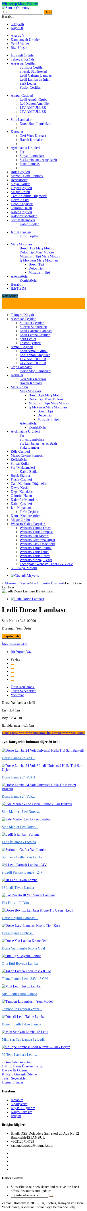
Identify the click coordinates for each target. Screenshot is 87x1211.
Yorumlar (17, 695)
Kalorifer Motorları (24, 216)
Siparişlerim (19, 1104)
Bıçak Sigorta (20, 475)
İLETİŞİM (18, 288)
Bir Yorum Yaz (21, 652)
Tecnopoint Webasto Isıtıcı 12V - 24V (46, 564)
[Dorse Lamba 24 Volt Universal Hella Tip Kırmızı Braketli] (43, 789)
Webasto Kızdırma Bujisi (37, 540)
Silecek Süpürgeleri (33, 71)
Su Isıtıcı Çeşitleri (32, 67)
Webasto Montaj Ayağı (36, 560)
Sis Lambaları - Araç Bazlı (38, 160)
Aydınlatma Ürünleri (25, 148)
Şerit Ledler (28, 83)
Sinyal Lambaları (32, 156)
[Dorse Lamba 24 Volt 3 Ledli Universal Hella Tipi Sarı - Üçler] (43, 770)
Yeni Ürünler (20, 44)
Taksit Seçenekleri (23, 691)
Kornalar (17, 132)
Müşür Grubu (20, 192)
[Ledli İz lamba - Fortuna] (20, 834)
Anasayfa (17, 36)
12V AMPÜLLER (33, 107)
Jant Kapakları (21, 232)
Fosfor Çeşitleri (30, 87)
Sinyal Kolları (20, 184)
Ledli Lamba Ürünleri (35, 79)
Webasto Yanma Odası (35, 528)
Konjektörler (28, 280)
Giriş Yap (17, 24)
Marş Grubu (19, 387)
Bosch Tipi (36, 264)
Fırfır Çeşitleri (29, 236)
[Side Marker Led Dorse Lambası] (27, 819)
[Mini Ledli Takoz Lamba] (21, 986)
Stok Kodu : (10, 621)
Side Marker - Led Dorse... (21, 812)
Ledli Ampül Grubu (34, 99)
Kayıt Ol (17, 28)
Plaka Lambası (30, 164)
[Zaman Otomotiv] (15, 8)
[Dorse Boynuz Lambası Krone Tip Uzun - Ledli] (37, 910)
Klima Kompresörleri (26, 516)
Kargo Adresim (21, 1112)
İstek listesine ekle (14, 644)
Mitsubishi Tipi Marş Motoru (40, 256)
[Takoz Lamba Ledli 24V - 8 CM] (26, 971)
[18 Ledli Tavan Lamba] (19, 880)
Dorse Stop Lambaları (35, 123)
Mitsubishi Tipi (39, 272)
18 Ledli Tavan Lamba (18, 887)
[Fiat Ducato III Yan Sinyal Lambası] (28, 895)
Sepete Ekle (11, 636)
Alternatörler (20, 276)
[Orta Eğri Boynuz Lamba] (21, 956)
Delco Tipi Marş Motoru (37, 252)
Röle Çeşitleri (20, 172)
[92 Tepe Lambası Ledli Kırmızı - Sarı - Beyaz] (36, 1047)
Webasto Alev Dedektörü (37, 544)
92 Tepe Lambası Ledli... (19, 1054)
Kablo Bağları (29, 224)
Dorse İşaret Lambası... (18, 933)
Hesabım (17, 284)
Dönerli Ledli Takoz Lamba (21, 1024)
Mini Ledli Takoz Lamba (19, 994)
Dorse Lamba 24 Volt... (18, 758)
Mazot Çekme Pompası (27, 176)
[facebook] (12, 668)
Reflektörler (19, 180)
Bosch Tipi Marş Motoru (37, 248)
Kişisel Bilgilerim (23, 1108)
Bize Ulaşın (19, 48)
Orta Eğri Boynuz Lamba (20, 963)
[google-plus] (12, 672)
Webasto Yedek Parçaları (28, 524)
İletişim (16, 1116)
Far (22, 152)
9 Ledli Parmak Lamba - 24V (22, 872)
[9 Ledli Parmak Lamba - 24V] (24, 865)
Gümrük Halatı (21, 208)
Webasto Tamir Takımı (36, 548)
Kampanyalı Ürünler (25, 40)
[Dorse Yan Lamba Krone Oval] (25, 941)
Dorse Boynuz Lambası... (20, 918)
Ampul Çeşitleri (22, 95)
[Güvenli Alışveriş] (25, 575)
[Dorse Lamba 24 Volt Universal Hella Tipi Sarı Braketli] (43, 750)
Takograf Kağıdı (22, 59)
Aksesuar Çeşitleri (23, 63)
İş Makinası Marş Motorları (39, 260)
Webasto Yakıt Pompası (36, 532)
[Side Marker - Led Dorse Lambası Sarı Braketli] (37, 804)
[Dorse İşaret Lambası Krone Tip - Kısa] (31, 925)
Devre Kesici (20, 200)
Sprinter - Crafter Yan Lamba (22, 857)
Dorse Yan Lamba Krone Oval (23, 948)
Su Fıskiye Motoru (24, 568)
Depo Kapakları (22, 204)
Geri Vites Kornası (33, 136)
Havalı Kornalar (31, 140)
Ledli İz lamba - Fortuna (19, 842)
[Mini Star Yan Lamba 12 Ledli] (25, 1032)
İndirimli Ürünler (23, 55)
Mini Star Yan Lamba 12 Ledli (23, 1039)
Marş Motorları (21, 244)
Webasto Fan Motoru (34, 536)
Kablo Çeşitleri (21, 212)
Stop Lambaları (21, 119)
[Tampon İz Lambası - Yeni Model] (27, 1001)
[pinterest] (12, 676)
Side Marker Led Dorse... (20, 827)
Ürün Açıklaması (23, 687)
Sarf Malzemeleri (23, 220)
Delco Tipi (36, 268)
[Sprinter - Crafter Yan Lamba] (24, 849)
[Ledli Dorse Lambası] (27, 599)
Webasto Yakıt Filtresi (35, 556)
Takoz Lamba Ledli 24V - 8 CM (25, 979)
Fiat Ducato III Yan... (16, 903)
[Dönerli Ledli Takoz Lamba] (23, 1017)
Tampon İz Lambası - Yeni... (22, 1009)
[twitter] (12, 664)
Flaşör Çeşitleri (21, 188)
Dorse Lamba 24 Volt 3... (19, 777)
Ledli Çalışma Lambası (36, 75)
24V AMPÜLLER (33, 111)
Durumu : (8, 628)
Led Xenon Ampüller (35, 103)
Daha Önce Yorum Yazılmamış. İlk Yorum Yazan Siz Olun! (43, 733)
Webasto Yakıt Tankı (34, 552)
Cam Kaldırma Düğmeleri (29, 196)
